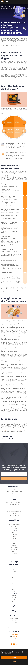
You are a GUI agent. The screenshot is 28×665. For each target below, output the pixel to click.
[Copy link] (12, 438)
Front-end (14, 574)
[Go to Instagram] (14, 644)
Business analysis (14, 509)
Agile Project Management (14, 524)
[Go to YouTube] (16, 644)
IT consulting (14, 513)
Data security (14, 528)
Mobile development (14, 564)
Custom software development (14, 502)
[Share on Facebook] (6, 438)
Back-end (14, 582)
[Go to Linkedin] (11, 644)
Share (14, 478)
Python (14, 589)
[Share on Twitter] (3, 438)
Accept (14, 657)
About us (14, 620)
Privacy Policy (14, 652)
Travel (14, 542)
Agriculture (14, 555)
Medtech (14, 536)
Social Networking (14, 547)
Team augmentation (14, 504)
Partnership (14, 622)
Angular (14, 577)
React (14, 576)
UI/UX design (14, 506)
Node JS (14, 584)
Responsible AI (14, 493)
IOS (14, 566)
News (14, 624)
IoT (14, 543)
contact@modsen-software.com (14, 634)
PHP (14, 591)
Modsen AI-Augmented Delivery (14, 491)
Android (14, 568)
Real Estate (14, 553)
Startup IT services (14, 515)
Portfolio (14, 606)
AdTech (14, 545)
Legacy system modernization (14, 511)
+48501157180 (15, 636)
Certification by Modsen (14, 627)
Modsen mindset (14, 618)
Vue (14, 579)
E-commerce (14, 557)
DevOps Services (14, 593)
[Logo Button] (5, 1)
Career (14, 626)
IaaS (14, 599)
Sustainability (14, 526)
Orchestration (14, 601)
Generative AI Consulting (14, 495)
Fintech (14, 532)
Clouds (14, 595)
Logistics (14, 538)
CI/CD (14, 597)
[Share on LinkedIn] (9, 438)
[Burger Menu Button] (26, 2)
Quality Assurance (14, 508)
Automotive (14, 549)
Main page (3, 6)
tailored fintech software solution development (12, 430)
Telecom (14, 540)
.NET (14, 587)
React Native (14, 569)
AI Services (14, 489)
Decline (14, 661)
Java (14, 585)
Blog (14, 611)
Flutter (14, 571)
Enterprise (14, 534)
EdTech (14, 551)
